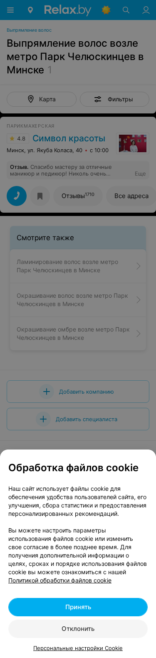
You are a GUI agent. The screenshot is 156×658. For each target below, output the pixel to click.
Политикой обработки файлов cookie (59, 580)
